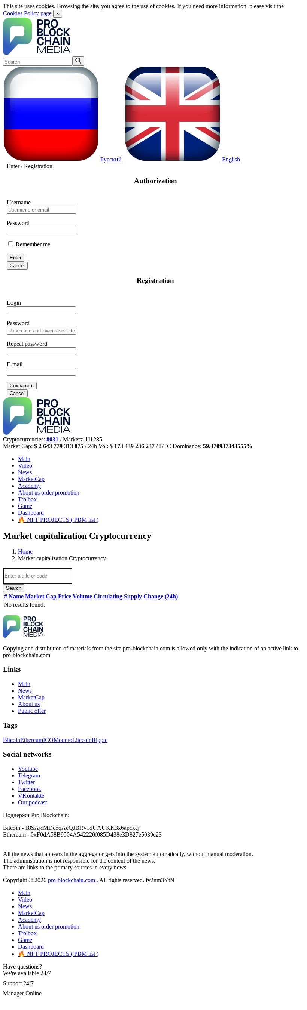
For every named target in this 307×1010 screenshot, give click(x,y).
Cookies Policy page (27, 13)
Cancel (17, 265)
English (230, 159)
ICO (48, 740)
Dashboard (31, 512)
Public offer (32, 711)
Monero (63, 740)
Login (14, 302)
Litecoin (82, 740)
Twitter (26, 782)
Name (16, 596)
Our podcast (32, 802)
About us (48, 492)
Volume (82, 596)
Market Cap (41, 596)
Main (24, 459)
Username (19, 202)
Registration (38, 166)
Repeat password (27, 344)
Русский (110, 159)
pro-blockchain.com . (73, 880)
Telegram (29, 775)
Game (25, 506)
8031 (52, 439)
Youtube (28, 769)
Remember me (32, 244)
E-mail (14, 364)
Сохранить (22, 385)
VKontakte (31, 795)
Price (64, 596)
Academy (29, 486)
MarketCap (31, 479)
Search (13, 588)
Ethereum (31, 740)
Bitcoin (11, 740)
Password (18, 223)
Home (25, 551)
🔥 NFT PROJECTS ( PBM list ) (58, 520)
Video (25, 465)
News (25, 472)
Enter (13, 166)
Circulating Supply (118, 596)
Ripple (99, 740)
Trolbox (27, 499)
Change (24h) (160, 596)
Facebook (29, 789)
